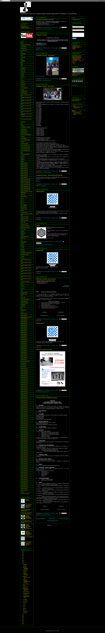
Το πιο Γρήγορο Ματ (28, 536)
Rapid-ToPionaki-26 (24, 411)
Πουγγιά (22, 243)
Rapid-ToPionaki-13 (24, 389)
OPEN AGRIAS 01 (24, 313)
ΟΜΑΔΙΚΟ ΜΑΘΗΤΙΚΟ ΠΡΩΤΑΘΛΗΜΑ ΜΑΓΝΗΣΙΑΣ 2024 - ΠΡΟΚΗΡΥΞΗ (28, 533)
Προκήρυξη (48, 514)
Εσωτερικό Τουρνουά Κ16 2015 (26, 116)
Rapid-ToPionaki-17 (24, 395)
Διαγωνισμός (23, 71)
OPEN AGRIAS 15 (24, 339)
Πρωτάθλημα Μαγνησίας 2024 (26, 252)
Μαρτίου (24, 609)
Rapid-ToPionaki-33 (24, 423)
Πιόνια (22, 240)
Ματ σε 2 (22, 199)
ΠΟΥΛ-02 (22, 247)
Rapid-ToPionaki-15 (24, 391)
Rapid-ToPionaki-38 (24, 432)
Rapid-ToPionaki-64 (24, 479)
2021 (23, 558)
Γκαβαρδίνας (23, 68)
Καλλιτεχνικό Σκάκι (24, 132)
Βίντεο (22, 64)
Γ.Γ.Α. (22, 66)
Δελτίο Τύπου (41, 172)
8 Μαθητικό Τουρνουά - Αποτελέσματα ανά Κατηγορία (49, 175)
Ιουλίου (24, 603)
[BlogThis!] (63, 27)
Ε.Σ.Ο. (22, 78)
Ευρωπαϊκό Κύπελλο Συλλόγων (26, 119)
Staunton (22, 491)
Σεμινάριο (22, 256)
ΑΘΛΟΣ (40, 320)
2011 (23, 623)
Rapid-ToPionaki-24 (24, 407)
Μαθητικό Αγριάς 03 (24, 166)
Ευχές (22, 123)
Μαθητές (22, 161)
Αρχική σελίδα (52, 518)
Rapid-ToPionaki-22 (24, 404)
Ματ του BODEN (24, 205)
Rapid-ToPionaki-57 (24, 466)
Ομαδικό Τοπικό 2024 (24, 220)
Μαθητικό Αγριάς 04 (24, 168)
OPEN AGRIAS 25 (24, 357)
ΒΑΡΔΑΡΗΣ (23, 60)
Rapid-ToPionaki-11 (24, 386)
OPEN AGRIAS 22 (24, 352)
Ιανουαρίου (25, 612)
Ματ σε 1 (22, 198)
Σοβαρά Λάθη (39, 250)
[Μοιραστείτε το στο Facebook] (65, 27)
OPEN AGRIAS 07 (24, 325)
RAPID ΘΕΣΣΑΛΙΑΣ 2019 (25, 361)
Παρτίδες (22, 234)
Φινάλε (22, 295)
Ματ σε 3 (22, 201)
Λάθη (40, 219)
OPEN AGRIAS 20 (24, 348)
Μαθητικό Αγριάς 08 (42, 80)
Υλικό (22, 290)
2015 (23, 617)
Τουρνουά (41, 49)
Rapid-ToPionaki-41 (24, 438)
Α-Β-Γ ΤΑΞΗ (38, 179)
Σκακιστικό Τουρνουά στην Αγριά (44, 349)
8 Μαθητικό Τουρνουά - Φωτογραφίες (45, 55)
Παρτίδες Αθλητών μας (25, 236)
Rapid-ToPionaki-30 (24, 418)
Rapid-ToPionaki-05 (24, 375)
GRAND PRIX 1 (23, 310)
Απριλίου (24, 608)
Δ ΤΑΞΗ (37, 180)
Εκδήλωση (23, 82)
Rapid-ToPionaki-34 (24, 425)
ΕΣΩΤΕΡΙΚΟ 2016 (24, 91)
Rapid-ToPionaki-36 (24, 429)
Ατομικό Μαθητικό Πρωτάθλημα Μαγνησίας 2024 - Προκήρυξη (28, 506)
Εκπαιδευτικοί (23, 84)
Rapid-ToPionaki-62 (24, 475)
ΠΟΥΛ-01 (22, 245)
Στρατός (22, 283)
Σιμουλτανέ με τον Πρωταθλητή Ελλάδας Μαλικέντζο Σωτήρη (26, 513)
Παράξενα (22, 231)
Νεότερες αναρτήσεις (40, 518)
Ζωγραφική (23, 125)
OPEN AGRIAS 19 (24, 346)
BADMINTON (23, 304)
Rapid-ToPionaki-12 (24, 388)
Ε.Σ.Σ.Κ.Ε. (22, 80)
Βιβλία (22, 62)
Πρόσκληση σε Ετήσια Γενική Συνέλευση (46, 279)
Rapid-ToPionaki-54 (24, 461)
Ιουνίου (24, 605)
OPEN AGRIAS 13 (24, 336)
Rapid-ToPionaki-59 (24, 470)
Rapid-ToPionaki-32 (24, 422)
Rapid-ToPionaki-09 (24, 382)
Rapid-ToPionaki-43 (24, 441)
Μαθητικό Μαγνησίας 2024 (25, 186)
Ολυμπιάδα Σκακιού (24, 212)
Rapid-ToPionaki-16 (24, 393)
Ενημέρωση (41, 244)
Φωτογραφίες (48, 80)
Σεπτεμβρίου (25, 600)
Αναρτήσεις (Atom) (55, 525)
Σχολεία (22, 285)
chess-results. (51, 24)
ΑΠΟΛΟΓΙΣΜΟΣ (24, 48)
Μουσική (22, 210)
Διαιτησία (22, 73)
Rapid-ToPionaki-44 (24, 443)
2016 (23, 616)
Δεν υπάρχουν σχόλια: (54, 27)
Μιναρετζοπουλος (24, 208)
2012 (23, 622)
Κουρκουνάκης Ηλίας (24, 143)
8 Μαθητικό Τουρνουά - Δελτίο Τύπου (45, 86)
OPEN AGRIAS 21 (24, 350)
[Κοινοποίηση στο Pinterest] (66, 27)
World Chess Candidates (25, 493)
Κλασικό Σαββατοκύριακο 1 (25, 139)
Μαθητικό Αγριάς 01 (24, 163)
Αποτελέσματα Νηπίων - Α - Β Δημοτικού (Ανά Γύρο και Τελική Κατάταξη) (26, 522)
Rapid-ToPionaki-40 (24, 436)
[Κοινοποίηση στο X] (64, 27)
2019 (23, 561)
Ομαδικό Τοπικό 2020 (24, 216)
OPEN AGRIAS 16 (24, 341)
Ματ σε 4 (22, 203)
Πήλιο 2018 (23, 238)
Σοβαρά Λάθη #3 (40, 191)
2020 (23, 560)
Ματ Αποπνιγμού (24, 196)
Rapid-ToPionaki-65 (24, 481)
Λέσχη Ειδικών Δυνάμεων (25, 154)
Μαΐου (24, 606)
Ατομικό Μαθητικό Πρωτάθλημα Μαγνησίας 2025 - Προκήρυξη (28, 543)
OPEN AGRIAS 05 (24, 321)
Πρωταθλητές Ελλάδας (25, 254)
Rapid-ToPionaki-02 (24, 370)
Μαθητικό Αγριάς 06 (24, 172)
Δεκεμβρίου (25, 564)
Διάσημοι (22, 75)
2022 (23, 557)
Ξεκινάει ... (38, 225)
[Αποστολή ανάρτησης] (60, 27)
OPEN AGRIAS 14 (24, 337)
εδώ (55, 142)
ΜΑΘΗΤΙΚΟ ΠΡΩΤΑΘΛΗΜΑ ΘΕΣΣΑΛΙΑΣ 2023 (25, 510)
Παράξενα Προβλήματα (27, 500)
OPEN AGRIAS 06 (24, 323)
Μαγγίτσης (23, 157)
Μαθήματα (22, 159)
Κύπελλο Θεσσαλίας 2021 (25, 150)
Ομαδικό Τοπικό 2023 (24, 218)
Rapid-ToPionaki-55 (24, 463)
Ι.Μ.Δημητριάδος (24, 129)
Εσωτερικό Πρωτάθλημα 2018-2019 (45, 19)
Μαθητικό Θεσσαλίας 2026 (25, 184)
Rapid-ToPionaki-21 (24, 402)
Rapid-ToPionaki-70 (24, 490)
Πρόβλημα (22, 249)
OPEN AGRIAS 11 (24, 332)
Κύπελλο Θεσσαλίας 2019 (25, 148)
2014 (23, 619)
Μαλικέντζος (23, 194)
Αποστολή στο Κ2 (24, 50)
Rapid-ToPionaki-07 (24, 379)
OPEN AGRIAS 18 (24, 345)
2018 (23, 563)
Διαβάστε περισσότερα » (40, 45)
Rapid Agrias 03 (23, 366)
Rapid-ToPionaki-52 (24, 457)
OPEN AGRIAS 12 (24, 334)
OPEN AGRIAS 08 (24, 327)
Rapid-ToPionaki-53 (24, 459)
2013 (23, 620)
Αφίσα (40, 391)
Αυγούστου (25, 602)
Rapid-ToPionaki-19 (24, 398)
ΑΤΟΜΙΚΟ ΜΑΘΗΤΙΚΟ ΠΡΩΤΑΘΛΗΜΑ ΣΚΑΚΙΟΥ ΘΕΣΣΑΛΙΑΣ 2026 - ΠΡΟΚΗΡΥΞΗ (26, 527)
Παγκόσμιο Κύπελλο (24, 224)
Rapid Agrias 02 (23, 364)
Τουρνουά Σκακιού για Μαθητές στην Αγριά (46, 397)
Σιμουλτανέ (23, 258)
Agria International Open (25, 299)
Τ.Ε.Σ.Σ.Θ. (22, 286)
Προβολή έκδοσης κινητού (52, 520)
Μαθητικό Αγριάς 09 (24, 177)
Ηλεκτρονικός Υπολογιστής (25, 127)
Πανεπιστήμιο (23, 229)
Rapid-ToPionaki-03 (24, 371)
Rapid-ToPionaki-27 (24, 413)
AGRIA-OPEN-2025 (24, 301)
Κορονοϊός (22, 141)
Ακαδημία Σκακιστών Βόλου (25, 44)
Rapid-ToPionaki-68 (24, 486)
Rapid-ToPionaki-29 (24, 416)
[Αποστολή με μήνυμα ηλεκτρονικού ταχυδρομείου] (62, 27)
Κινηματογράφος (24, 138)
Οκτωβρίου (25, 599)
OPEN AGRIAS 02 (24, 315)
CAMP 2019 (23, 306)
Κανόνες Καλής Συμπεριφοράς (26, 134)
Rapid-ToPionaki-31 (24, 420)
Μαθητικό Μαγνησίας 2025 (25, 188)
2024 (23, 554)
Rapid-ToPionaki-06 (24, 377)
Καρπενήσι (23, 136)
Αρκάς (22, 55)
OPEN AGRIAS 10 (24, 330)
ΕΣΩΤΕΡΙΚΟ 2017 (24, 93)
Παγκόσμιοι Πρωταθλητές (25, 227)
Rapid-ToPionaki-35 (24, 427)
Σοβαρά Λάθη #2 (40, 323)
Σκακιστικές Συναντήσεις (25, 281)
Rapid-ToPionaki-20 (24, 400)
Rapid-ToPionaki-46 (24, 447)
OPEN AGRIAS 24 (24, 355)
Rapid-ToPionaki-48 (24, 450)
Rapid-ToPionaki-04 (24, 373)
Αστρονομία (23, 57)
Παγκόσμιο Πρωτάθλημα (48, 244)
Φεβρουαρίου (25, 611)
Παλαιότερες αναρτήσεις (64, 518)
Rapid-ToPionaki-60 (24, 472)
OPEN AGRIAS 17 (24, 343)
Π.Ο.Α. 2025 (23, 222)
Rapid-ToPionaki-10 (24, 384)
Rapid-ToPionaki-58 (24, 468)
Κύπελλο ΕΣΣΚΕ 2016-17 (25, 145)
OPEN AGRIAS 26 (24, 359)
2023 (23, 555)
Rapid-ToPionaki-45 (24, 445)
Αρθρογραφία (23, 53)
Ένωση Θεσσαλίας (24, 87)
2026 (23, 551)
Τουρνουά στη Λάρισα (41, 34)
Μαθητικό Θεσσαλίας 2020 (25, 179)
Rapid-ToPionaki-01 (24, 368)
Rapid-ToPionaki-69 (24, 488)
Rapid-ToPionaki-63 (24, 477)
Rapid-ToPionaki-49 (24, 452)
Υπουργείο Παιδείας (24, 292)
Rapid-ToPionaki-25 (24, 409)
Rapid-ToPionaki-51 (24, 456)
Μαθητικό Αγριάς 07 (24, 173)
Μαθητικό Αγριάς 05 (24, 170)
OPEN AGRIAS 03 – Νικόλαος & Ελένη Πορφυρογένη (26, 318)
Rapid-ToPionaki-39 (24, 434)
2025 (23, 552)
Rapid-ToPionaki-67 (24, 484)
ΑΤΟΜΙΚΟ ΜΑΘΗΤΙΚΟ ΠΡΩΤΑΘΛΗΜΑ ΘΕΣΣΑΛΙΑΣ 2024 (28, 517)
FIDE (22, 308)
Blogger (57, 630)
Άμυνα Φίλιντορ (23, 46)
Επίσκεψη (22, 89)
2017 (23, 614)
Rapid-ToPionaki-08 (24, 380)
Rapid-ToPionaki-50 (24, 454)
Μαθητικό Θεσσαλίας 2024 (25, 182)
